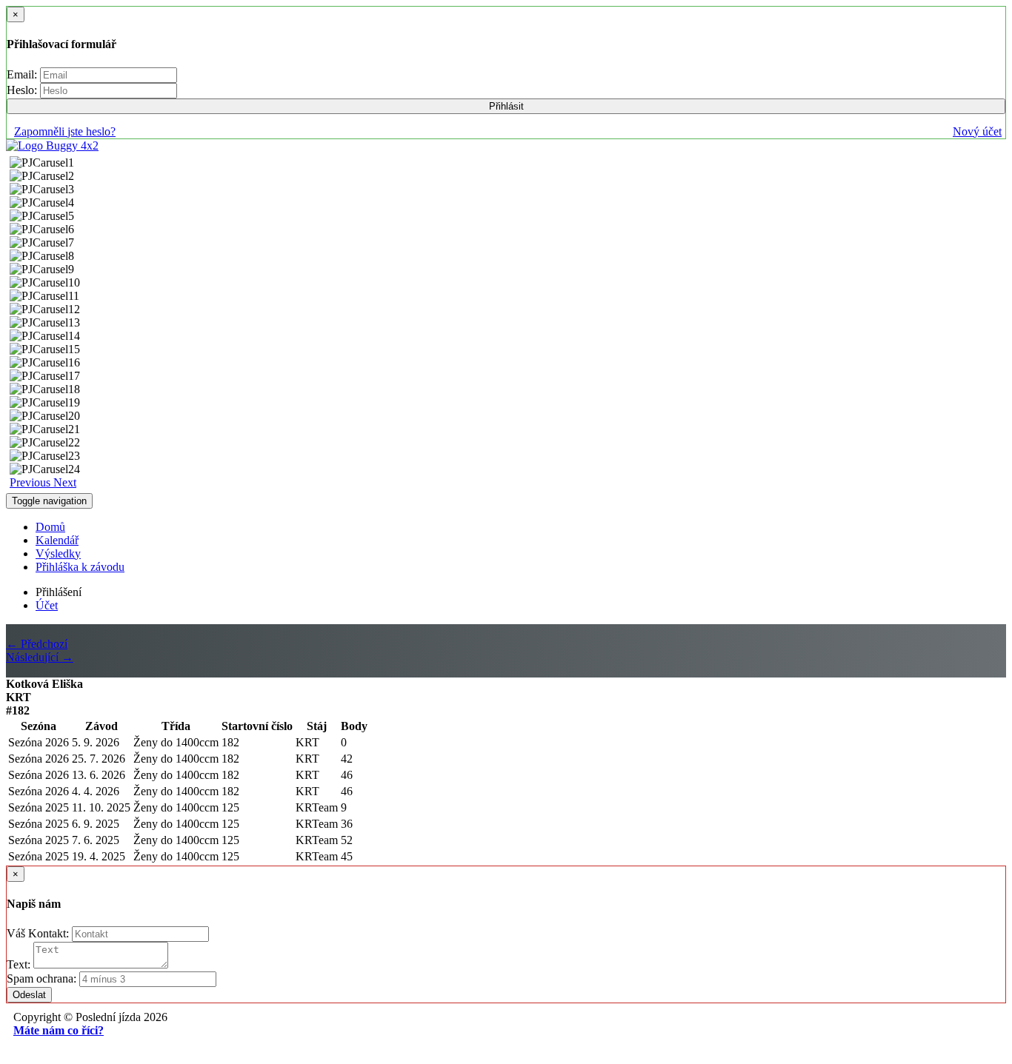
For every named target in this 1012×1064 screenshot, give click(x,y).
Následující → (39, 657)
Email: (23, 74)
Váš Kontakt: (39, 933)
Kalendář (57, 540)
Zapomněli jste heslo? (65, 131)
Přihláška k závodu (80, 567)
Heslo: (23, 90)
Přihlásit (506, 106)
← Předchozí (36, 644)
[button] (31, 482)
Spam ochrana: (41, 978)
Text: (20, 964)
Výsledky (58, 553)
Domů (50, 527)
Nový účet (977, 131)
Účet (47, 605)
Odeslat (29, 994)
